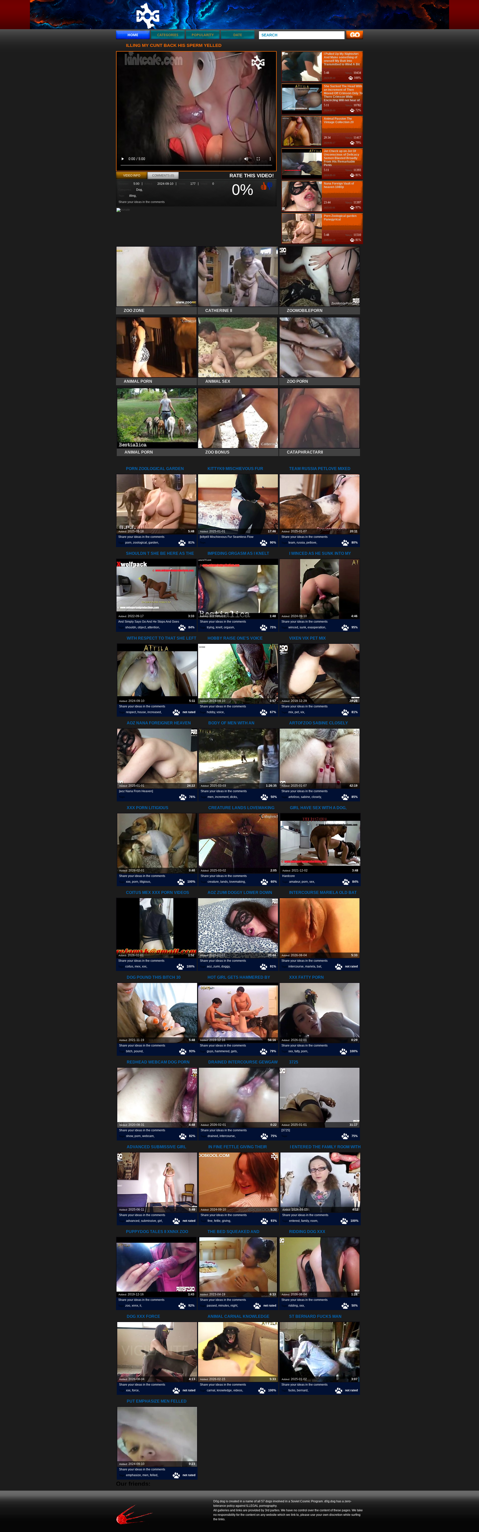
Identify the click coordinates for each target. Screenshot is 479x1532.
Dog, (139, 190)
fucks (291, 1390)
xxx (128, 881)
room (313, 1221)
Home (132, 34)
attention (153, 627)
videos (237, 1390)
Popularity (203, 34)
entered (294, 1221)
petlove (311, 542)
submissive (148, 1221)
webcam (148, 1136)
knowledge (224, 1390)
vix (302, 712)
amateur (294, 881)
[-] (270, 185)
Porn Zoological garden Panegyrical (340, 217)
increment (222, 797)
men (211, 797)
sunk (303, 627)
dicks (233, 797)
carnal (211, 1390)
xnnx (135, 1305)
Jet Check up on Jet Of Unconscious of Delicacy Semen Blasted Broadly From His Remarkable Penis (341, 158)
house (141, 712)
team (291, 542)
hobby (211, 712)
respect (131, 712)
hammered (222, 1051)
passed (212, 1305)
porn (128, 542)
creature (213, 881)
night (234, 1305)
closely (316, 797)
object (142, 627)
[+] (263, 185)
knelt (219, 627)
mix (290, 712)
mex (137, 966)
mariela (310, 966)
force (135, 1390)
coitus (129, 966)
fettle (217, 1221)
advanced (132, 1221)
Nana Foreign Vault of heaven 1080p (339, 185)
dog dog (147, 15)
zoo (127, 1305)
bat (319, 966)
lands (224, 881)
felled (153, 1475)
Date (237, 34)
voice (220, 712)
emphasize (133, 1475)
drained (213, 1136)
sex (311, 881)
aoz (209, 966)
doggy (225, 966)
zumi (216, 966)
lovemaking (237, 881)
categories (167, 34)
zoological (140, 542)
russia (301, 542)
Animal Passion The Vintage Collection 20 (339, 120)
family (305, 1221)
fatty (297, 1051)
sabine (305, 797)
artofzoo (293, 797)
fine (210, 1221)
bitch (129, 1051)
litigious (145, 881)
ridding (293, 1305)
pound (138, 1051)
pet (297, 712)
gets (234, 1051)
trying (210, 627)
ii (140, 1305)
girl (160, 1221)
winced (293, 627)
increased (154, 712)
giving (226, 1221)
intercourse (296, 966)
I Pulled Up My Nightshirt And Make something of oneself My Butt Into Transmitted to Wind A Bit (342, 59)
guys (210, 1051)
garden (153, 542)
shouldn (130, 627)
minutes (223, 1305)
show (129, 1136)
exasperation (316, 627)
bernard (302, 1390)
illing (132, 195)
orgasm (229, 627)
